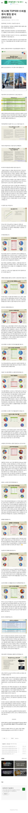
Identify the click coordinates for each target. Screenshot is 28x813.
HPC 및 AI (8, 743)
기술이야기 (4, 743)
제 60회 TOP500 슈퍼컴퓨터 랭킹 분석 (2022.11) (10, 750)
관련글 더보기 (24, 758)
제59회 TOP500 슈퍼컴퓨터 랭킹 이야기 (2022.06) (10, 751)
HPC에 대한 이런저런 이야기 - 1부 (7, 753)
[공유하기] (6, 738)
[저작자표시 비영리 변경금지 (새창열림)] (16, 738)
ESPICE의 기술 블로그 (8, 788)
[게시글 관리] (8, 738)
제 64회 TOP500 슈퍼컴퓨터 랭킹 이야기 (8, 746)
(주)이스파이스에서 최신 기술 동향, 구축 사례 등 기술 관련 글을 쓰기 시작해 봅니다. (11, 790)
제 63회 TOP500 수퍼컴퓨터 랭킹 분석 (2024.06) (10, 748)
